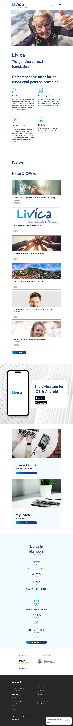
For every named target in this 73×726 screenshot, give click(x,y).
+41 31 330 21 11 (40, 690)
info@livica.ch (39, 694)
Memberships (23, 668)
